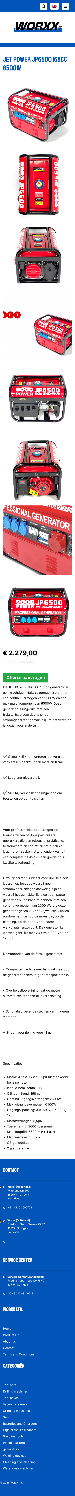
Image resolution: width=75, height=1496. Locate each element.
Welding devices (14, 1456)
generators (11, 1449)
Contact (9, 1348)
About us (9, 1341)
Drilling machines (15, 1391)
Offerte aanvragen (25, 677)
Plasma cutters (14, 1443)
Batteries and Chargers (20, 1424)
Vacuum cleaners (15, 1404)
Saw (6, 1417)
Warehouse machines (18, 1468)
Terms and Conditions (19, 1354)
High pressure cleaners (19, 1430)
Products (10, 1335)
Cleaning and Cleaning (19, 1462)
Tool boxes (11, 1398)
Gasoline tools (13, 1436)
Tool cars (9, 1385)
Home (7, 1328)
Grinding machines (16, 1411)
